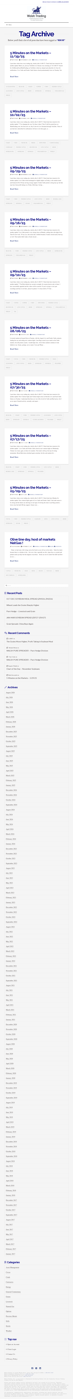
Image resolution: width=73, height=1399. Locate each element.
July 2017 (9, 1224)
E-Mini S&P (9, 147)
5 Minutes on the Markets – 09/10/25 (30, 273)
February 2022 (11, 956)
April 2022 (9, 946)
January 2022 (10, 961)
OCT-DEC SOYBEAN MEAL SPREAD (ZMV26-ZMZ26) (29, 599)
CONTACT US (55, 2)
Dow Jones (42, 143)
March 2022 (10, 951)
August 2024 (10, 809)
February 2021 (11, 1014)
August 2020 (10, 1044)
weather (58, 363)
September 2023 (11, 863)
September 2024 (11, 805)
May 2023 (9, 883)
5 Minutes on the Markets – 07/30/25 (30, 385)
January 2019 (10, 1137)
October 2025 (10, 741)
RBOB (29, 91)
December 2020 (11, 1024)
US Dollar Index (38, 419)
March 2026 (10, 717)
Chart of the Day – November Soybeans (23, 669)
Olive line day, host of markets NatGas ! (32, 541)
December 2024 (11, 790)
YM (15, 311)
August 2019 (10, 1102)
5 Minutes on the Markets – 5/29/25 (21, 678)
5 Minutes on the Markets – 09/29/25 (30, 169)
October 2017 (10, 1210)
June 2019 (9, 1112)
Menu (10, 24)
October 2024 (10, 800)
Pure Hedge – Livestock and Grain (20, 611)
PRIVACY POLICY (47, 2)
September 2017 (11, 1215)
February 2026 (11, 722)
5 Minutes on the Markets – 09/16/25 (30, 221)
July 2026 (9, 697)
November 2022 (11, 912)
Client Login (11, 1349)
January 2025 (10, 785)
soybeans (38, 91)
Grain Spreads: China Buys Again (19, 624)
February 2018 (11, 1190)
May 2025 (9, 765)
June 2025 (9, 761)
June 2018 (9, 1171)
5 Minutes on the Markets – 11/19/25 (30, 54)
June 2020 (9, 1053)
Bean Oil (21, 86)
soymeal (48, 91)
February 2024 (11, 839)
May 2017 (9, 1234)
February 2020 (11, 1073)
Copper (38, 86)
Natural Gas (10, 1306)
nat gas (49, 571)
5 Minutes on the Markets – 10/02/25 (30, 113)
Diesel (33, 143)
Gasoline (37, 519)
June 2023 (9, 878)
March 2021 (10, 1010)
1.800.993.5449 (49, 1372)
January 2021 (10, 1019)
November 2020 (11, 1029)
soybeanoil (22, 575)
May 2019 (9, 1117)
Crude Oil (24, 143)
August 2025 (10, 751)
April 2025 (9, 770)
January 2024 (10, 844)
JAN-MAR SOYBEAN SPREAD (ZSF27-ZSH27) (26, 617)
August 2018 (10, 1161)
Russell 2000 (57, 199)
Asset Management (12, 1267)
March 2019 (10, 1127)
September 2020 (11, 1039)
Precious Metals (11, 1316)
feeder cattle (56, 86)
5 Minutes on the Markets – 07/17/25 (30, 437)
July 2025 (9, 756)
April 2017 (9, 1239)
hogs (46, 519)
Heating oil (33, 147)
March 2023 (10, 892)
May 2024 (9, 824)
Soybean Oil (10, 151)
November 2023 (11, 853)
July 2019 (9, 1107)
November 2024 (11, 795)
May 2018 (9, 1176)
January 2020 (10, 1078)
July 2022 (9, 931)
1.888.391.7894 (29, 1374)
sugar (28, 203)
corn (46, 86)
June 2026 (9, 702)
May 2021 (9, 1000)
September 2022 (11, 922)
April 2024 (9, 829)
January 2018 (10, 1195)
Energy (8, 1287)
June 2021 (9, 995)
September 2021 (11, 980)
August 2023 (10, 868)
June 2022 (9, 936)
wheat (8, 95)
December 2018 (11, 1141)
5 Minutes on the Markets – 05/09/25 (30, 489)
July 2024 (9, 814)
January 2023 (10, 902)
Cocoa (8, 1272)
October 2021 (10, 975)
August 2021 (10, 985)
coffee (16, 303)
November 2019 (11, 1088)
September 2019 (11, 1097)
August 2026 (10, 692)
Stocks (8, 1326)
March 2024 (10, 834)
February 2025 (11, 780)
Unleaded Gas (59, 91)
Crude (8, 1277)
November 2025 (11, 736)
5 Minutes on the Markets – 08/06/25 (30, 329)
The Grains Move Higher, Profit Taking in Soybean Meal (29, 641)
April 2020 (9, 1063)
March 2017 (10, 1244)
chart (30, 86)
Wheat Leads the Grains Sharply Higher (22, 605)
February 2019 (11, 1132)
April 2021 (9, 1005)
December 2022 (11, 907)
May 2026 (9, 707)
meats (41, 571)
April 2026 (9, 712)
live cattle (20, 91)
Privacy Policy (12, 1359)
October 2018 (10, 1151)
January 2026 (10, 726)
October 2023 (10, 858)
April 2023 (9, 888)
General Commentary (40, 60)
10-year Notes (10, 86)
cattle (8, 571)
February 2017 (11, 1249)
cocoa (16, 359)
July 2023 (9, 873)
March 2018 (10, 1185)
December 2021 (11, 966)
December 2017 (11, 1200)
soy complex (10, 575)
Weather (9, 1331)
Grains (51, 546)
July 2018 (9, 1166)
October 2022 (10, 917)
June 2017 (9, 1229)
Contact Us (11, 1354)
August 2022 (10, 927)
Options (8, 1311)
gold (54, 359)
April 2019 (9, 1122)
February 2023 (11, 897)
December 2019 (11, 1083)
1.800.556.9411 (27, 1376)
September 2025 (11, 746)
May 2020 (9, 1058)
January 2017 (10, 1254)
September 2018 (11, 1156)
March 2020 (10, 1068)
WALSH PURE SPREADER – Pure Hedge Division (27, 651)
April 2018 (9, 1180)
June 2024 (9, 819)
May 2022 (9, 941)
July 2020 (9, 1049)
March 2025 (10, 775)
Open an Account (13, 1344)
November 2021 (11, 971)
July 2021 (9, 990)
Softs (7, 1321)
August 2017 (10, 1219)
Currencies (9, 1282)
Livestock (58, 546)
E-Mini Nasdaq (54, 143)
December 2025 (11, 731)
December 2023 (11, 848)
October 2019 (10, 1093)
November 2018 (11, 1146)
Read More (14, 76)
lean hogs (9, 91)
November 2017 (11, 1205)
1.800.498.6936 (28, 1375)
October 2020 (10, 1034)
